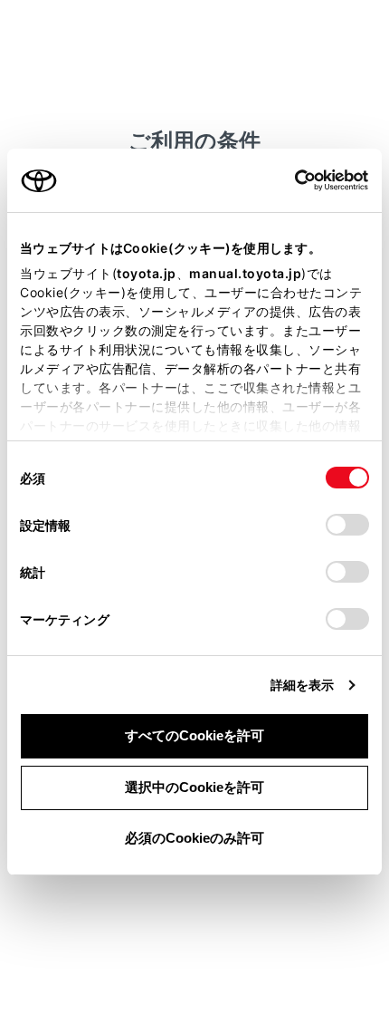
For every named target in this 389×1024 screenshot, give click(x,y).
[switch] (347, 525)
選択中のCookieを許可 (194, 787)
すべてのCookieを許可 (194, 735)
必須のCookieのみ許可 (194, 837)
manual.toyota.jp (245, 273)
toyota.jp (146, 273)
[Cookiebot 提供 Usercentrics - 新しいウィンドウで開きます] (289, 180)
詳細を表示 (302, 684)
